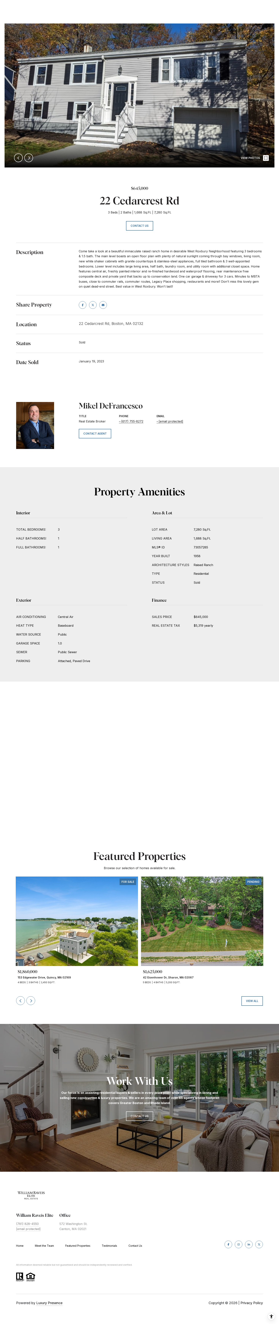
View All (252, 1001)
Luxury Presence (49, 1303)
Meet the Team (44, 1245)
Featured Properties (77, 1245)
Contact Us (135, 1245)
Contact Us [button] (140, 225)
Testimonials (109, 1245)
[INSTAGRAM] (238, 1244)
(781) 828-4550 (27, 1224)
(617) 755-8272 (132, 421)
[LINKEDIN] (249, 1244)
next (28, 157)
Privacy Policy (251, 1303)
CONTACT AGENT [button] (95, 433)
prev (18, 157)
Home (20, 1245)
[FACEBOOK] (228, 1244)
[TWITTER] (259, 1244)
